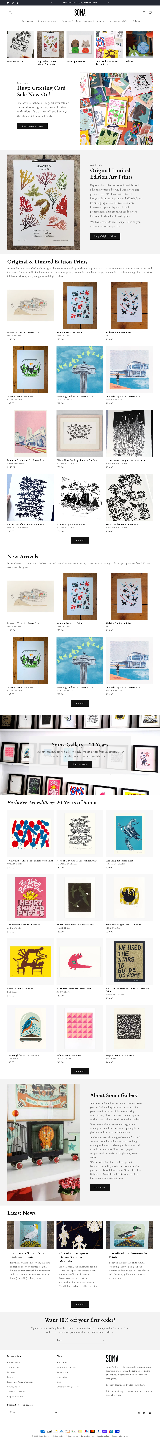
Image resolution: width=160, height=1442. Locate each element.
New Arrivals (14, 61)
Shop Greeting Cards (32, 126)
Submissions (62, 1372)
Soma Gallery (44, 1436)
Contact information (120, 1436)
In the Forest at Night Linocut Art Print (126, 460)
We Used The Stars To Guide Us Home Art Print (127, 990)
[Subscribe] (102, 1340)
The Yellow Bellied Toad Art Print (24, 925)
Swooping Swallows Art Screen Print (74, 396)
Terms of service (87, 1436)
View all (80, 540)
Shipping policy (103, 1436)
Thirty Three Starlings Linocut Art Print (77, 460)
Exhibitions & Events (66, 1367)
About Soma (62, 1362)
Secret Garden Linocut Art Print (122, 524)
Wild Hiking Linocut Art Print (72, 524)
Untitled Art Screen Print (20, 989)
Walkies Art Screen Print (118, 332)
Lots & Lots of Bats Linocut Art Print (26, 524)
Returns (10, 1377)
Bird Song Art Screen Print (119, 861)
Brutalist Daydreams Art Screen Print (26, 460)
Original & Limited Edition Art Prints (46, 63)
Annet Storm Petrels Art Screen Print (75, 925)
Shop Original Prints (105, 236)
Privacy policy (72, 1436)
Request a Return (15, 1396)
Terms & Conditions (16, 1391)
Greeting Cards (74, 61)
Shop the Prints (80, 764)
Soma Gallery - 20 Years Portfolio (108, 63)
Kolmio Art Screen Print (68, 1055)
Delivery (11, 1372)
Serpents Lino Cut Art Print (120, 1055)
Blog (59, 1382)
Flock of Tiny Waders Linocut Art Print (76, 861)
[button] (10, 12)
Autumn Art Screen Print (69, 332)
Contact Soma (13, 1362)
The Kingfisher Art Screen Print (23, 1055)
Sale (128, 61)
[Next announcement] (108, 2)
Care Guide (62, 1377)
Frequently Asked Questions (20, 1382)
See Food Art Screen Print (20, 396)
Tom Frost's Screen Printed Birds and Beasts (29, 1255)
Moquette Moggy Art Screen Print (123, 925)
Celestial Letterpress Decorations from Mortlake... (73, 1257)
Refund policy (58, 1436)
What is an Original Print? (69, 1386)
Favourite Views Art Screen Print (23, 332)
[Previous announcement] (51, 2)
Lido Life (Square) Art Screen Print (123, 396)
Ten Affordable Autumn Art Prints (128, 1255)
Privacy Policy (13, 1386)
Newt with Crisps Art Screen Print (73, 989)
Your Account (13, 1367)
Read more (99, 1187)
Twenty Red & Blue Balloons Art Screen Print (30, 861)
